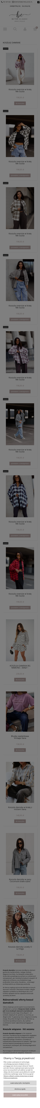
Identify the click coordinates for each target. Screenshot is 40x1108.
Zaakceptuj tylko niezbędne (20, 1083)
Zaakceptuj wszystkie (20, 1095)
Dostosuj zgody (20, 1089)
